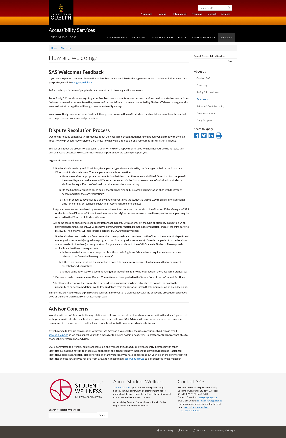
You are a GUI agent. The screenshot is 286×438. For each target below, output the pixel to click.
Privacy (186, 432)
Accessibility (168, 432)
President (196, 13)
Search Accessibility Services (209, 56)
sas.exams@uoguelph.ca (209, 400)
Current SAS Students (161, 37)
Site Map (202, 432)
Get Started (138, 37)
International (180, 13)
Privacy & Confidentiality (210, 106)
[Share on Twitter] (203, 135)
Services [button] (228, 14)
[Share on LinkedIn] (211, 135)
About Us (66, 48)
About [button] (164, 14)
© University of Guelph (223, 430)
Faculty (182, 37)
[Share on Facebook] (196, 135)
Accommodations (205, 113)
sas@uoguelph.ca (82, 82)
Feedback (206, 100)
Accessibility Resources (203, 37)
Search (231, 61)
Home (54, 48)
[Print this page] (219, 135)
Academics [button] (149, 14)
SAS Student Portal (117, 37)
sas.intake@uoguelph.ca (196, 407)
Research (213, 14)
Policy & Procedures (207, 92)
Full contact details (190, 410)
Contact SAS (203, 78)
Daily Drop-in (204, 120)
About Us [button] (225, 37)
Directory (201, 85)
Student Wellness (122, 387)
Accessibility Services (72, 30)
